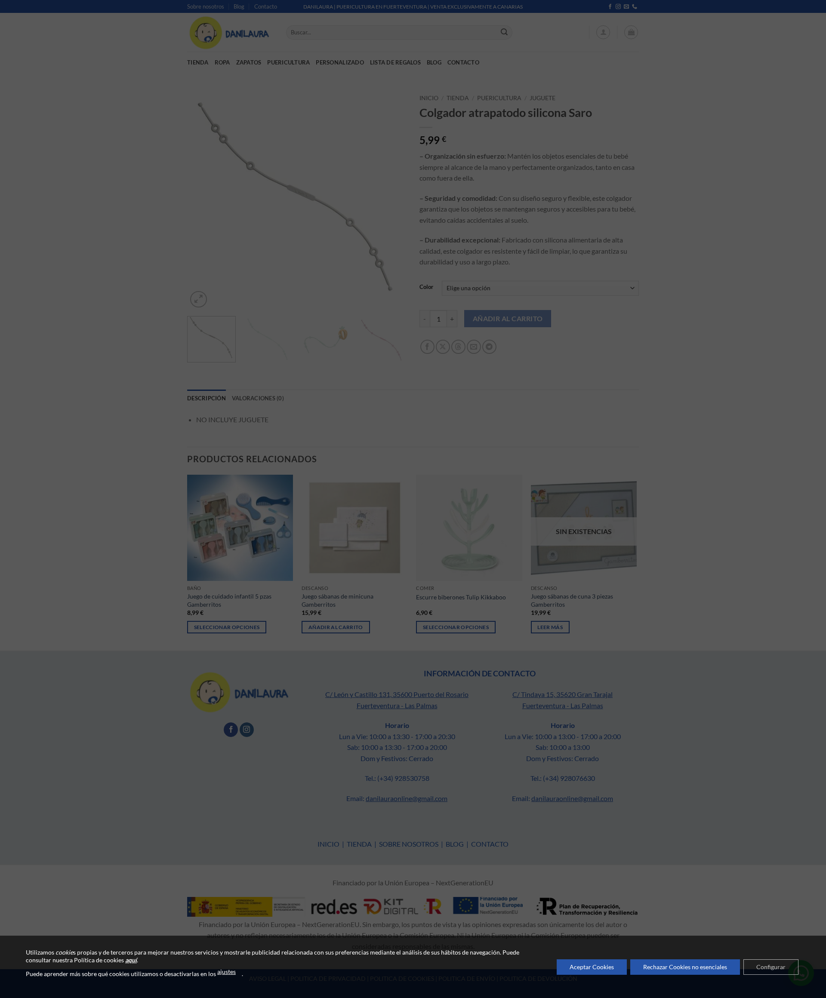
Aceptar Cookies (592, 966)
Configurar (771, 966)
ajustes (226, 971)
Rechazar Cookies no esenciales (685, 966)
